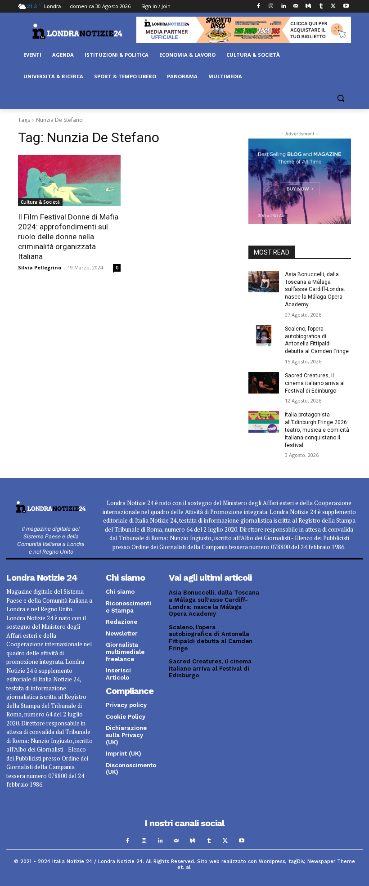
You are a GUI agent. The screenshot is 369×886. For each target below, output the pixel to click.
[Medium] (308, 6)
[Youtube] (346, 6)
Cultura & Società (40, 202)
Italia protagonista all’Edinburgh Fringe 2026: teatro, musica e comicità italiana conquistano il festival (317, 430)
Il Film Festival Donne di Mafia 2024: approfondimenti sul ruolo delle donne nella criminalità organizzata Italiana (68, 236)
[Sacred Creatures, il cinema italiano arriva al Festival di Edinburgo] (263, 383)
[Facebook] (258, 6)
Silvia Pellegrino (39, 267)
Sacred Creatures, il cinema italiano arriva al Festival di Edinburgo (315, 383)
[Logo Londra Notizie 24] (77, 31)
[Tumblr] (321, 6)
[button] (340, 98)
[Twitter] (333, 6)
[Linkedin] (283, 6)
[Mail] (296, 6)
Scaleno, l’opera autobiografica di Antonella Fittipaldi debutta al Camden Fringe (210, 638)
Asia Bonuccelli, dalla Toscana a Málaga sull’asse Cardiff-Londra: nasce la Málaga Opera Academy (315, 289)
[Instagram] (271, 6)
